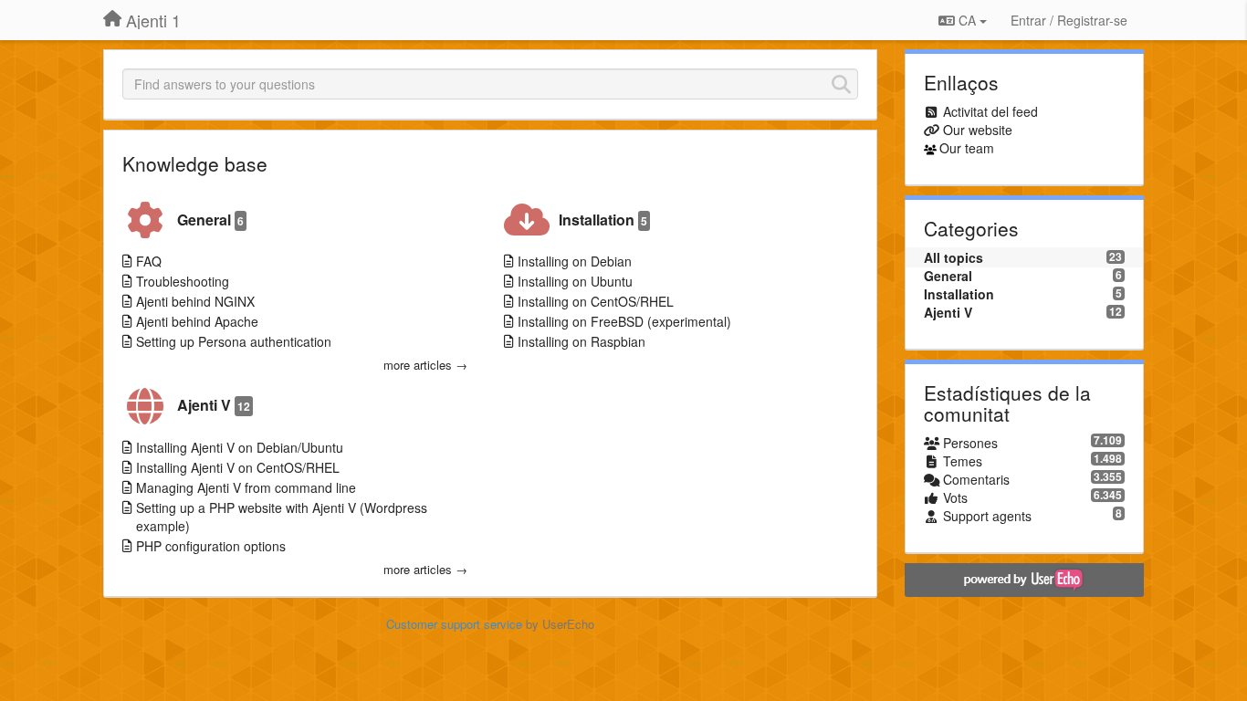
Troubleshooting (182, 281)
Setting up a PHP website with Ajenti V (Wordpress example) (281, 516)
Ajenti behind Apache (197, 321)
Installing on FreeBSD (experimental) (624, 321)
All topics (953, 257)
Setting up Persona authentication (233, 341)
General (210, 219)
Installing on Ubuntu (575, 281)
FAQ (149, 261)
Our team (966, 148)
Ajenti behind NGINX (195, 301)
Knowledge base (194, 163)
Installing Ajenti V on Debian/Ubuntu (239, 447)
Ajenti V (213, 404)
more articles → (425, 365)
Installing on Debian (575, 261)
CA (967, 20)
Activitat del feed (990, 111)
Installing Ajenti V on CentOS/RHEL (238, 467)
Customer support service (454, 624)
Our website (977, 129)
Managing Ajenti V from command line (246, 487)
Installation (603, 219)
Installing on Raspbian (581, 341)
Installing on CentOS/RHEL (596, 301)
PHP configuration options (211, 546)
